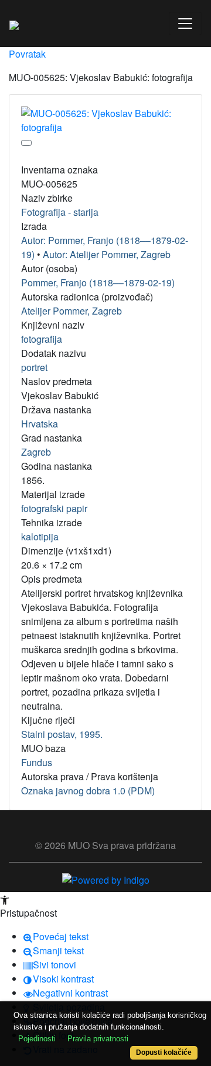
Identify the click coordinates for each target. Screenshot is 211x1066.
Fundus (36, 762)
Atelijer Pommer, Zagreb (71, 311)
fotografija (41, 339)
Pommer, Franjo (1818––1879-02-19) (98, 282)
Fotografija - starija (59, 212)
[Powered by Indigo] (105, 878)
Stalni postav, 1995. (62, 734)
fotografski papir (54, 508)
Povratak (27, 54)
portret (34, 367)
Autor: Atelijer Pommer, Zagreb (107, 254)
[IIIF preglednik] (26, 143)
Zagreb (36, 452)
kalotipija (40, 536)
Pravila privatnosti (97, 1038)
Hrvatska (39, 423)
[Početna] (14, 23)
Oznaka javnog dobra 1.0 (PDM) (88, 790)
